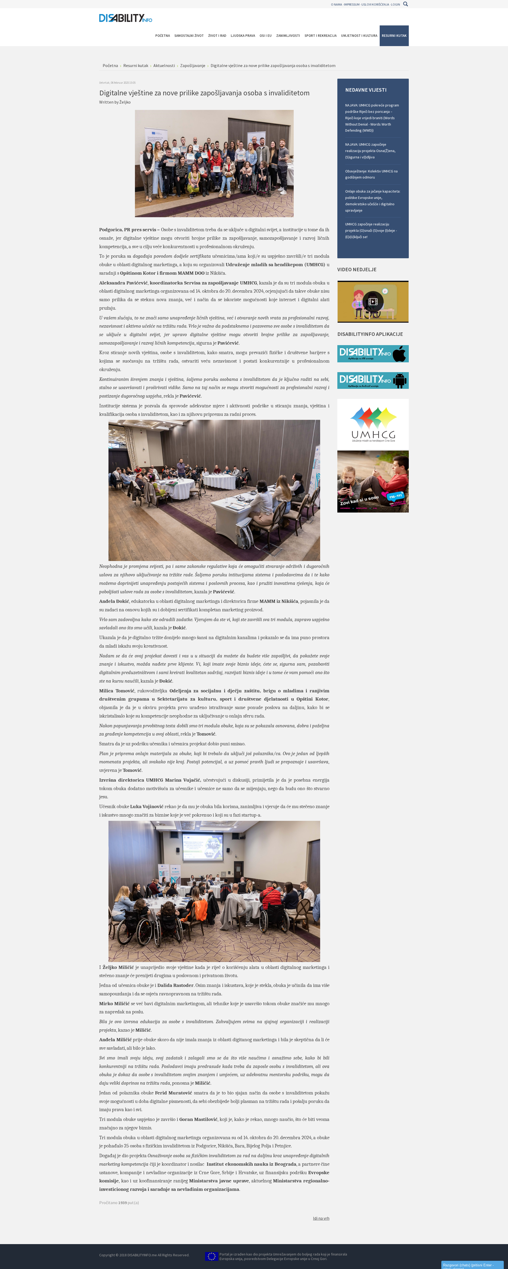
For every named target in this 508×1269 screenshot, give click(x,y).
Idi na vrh (321, 1218)
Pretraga (405, 4)
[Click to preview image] (214, 163)
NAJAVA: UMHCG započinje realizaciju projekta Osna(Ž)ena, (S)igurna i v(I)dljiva (370, 150)
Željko (125, 102)
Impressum (352, 4)
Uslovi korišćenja (375, 4)
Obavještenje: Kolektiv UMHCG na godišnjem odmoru (371, 174)
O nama (336, 4)
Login (395, 4)
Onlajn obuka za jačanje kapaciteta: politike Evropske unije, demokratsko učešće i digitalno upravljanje (372, 200)
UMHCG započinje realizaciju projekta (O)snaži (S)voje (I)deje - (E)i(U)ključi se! (371, 230)
